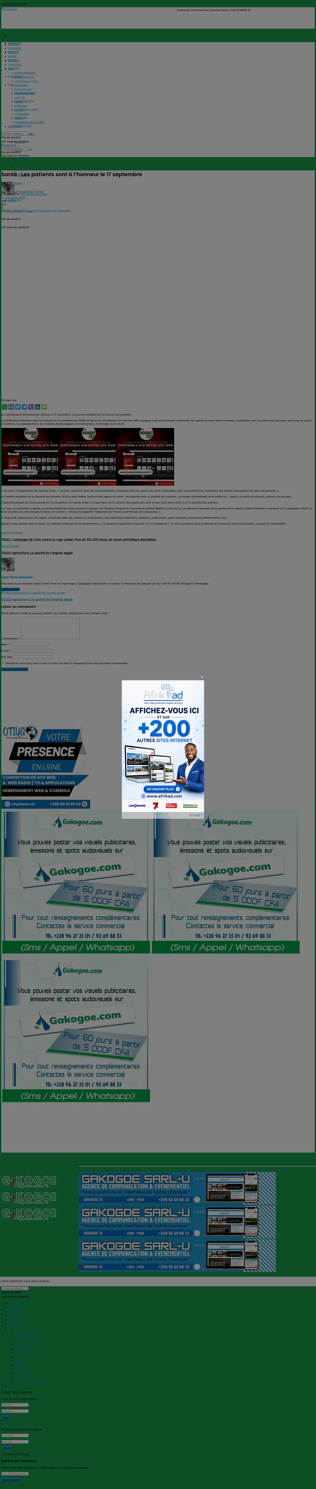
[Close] (202, 677)
